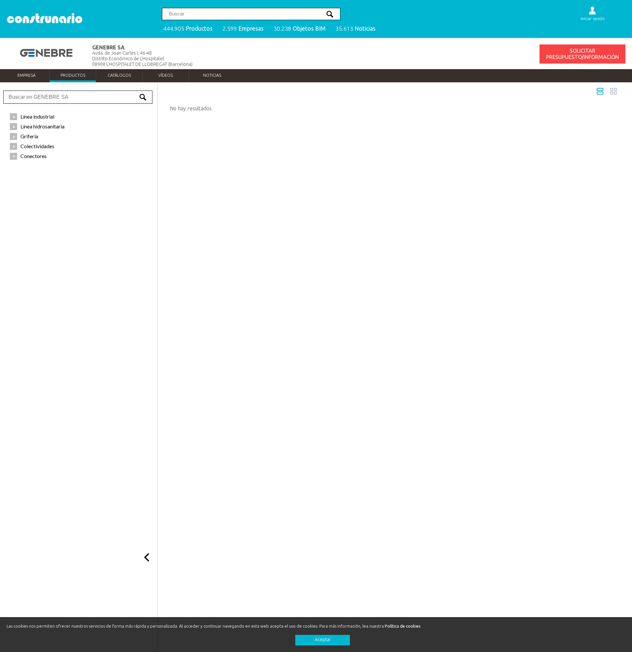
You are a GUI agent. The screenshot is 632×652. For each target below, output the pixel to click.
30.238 (300, 28)
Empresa (26, 75)
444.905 (188, 28)
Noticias (212, 75)
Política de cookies (403, 626)
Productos (73, 75)
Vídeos (165, 75)
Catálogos (119, 75)
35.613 (355, 28)
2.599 (243, 28)
